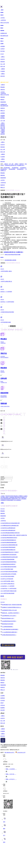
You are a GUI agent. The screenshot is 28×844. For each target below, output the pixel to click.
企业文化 (3, 59)
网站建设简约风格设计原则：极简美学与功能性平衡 (14, 535)
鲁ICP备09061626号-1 (9, 752)
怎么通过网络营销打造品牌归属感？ (10, 629)
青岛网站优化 (4, 169)
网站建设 (2, 12)
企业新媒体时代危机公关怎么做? (9, 610)
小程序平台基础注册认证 (7, 583)
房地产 (2, 702)
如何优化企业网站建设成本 (8, 528)
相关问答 (3, 76)
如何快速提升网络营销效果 (8, 547)
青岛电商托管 (20, 169)
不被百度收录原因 (9, 496)
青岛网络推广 (23, 167)
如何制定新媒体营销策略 (7, 559)
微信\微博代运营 (4, 35)
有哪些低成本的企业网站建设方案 (9, 525)
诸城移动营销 (14, 498)
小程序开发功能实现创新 (7, 593)
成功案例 (2, 43)
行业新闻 (3, 71)
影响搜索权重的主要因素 (10, 260)
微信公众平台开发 (5, 22)
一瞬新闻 (3, 68)
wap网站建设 (12, 497)
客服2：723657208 (11, 774)
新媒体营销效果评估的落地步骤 (9, 557)
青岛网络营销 (15, 167)
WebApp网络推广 (17, 500)
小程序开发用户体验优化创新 (8, 590)
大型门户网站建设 (22, 498)
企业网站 (3, 695)
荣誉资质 (3, 61)
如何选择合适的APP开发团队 (8, 574)
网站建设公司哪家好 (18, 496)
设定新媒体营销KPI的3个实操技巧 (10, 552)
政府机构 (3, 698)
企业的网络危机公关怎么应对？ (9, 615)
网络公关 (3, 110)
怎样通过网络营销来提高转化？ (9, 634)
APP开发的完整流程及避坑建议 (9, 571)
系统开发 (3, 89)
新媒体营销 (2, 30)
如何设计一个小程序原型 (7, 586)
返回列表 (2, 257)
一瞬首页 (2, 9)
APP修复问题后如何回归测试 (8, 566)
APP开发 (3, 17)
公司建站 (3, 496)
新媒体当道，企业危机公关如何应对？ (11, 612)
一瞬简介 (3, 56)
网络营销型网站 (7, 498)
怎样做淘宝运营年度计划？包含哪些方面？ (15, 165)
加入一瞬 (3, 64)
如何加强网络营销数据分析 (8, 549)
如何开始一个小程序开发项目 (8, 588)
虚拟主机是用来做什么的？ (8, 618)
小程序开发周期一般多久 (7, 581)
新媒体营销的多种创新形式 (8, 564)
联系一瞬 (3, 66)
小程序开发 (3, 20)
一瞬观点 (3, 73)
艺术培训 (3, 700)
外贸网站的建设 (9, 500)
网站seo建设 (5, 497)
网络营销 (2, 25)
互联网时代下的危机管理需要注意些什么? (11, 607)
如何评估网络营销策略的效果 (8, 542)
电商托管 (2, 38)
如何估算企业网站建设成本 (8, 530)
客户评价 (3, 51)
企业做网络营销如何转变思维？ (9, 621)
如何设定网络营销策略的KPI (8, 540)
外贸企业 (3, 705)
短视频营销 (3, 500)
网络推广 (3, 99)
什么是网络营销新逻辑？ (7, 626)
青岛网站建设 (7, 167)
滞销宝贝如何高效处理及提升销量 (12, 254)
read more (3, 508)
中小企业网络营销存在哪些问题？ (9, 632)
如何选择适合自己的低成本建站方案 (10, 523)
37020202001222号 (21, 752)
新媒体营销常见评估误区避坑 (8, 554)
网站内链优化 (18, 497)
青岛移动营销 (12, 169)
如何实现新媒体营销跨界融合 (8, 561)
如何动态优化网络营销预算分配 (9, 544)
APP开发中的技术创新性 (7, 576)
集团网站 (3, 707)
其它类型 (3, 710)
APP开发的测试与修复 (7, 569)
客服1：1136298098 (11, 769)
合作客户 (3, 48)
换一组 (3, 493)
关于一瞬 (3, 120)
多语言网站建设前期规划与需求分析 (10, 532)
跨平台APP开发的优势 (7, 578)
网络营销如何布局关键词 (7, 623)
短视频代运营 (4, 33)
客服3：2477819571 (11, 779)
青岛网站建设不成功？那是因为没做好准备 (12, 604)
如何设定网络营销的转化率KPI (9, 537)
